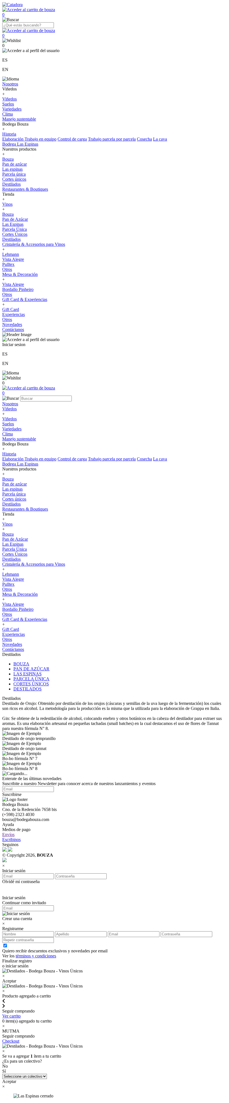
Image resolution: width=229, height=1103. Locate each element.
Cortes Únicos (14, 234)
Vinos (7, 204)
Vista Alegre (13, 259)
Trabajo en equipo (40, 139)
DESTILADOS (27, 689)
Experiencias (13, 314)
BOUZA (21, 663)
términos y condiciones (36, 956)
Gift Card (10, 309)
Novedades (12, 324)
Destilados (11, 184)
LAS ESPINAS (27, 673)
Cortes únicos (14, 179)
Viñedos (9, 99)
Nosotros (10, 84)
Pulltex (8, 264)
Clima (7, 114)
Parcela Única (14, 229)
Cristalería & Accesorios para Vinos (33, 244)
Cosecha (144, 139)
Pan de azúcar (14, 164)
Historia (9, 134)
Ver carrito (11, 1016)
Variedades (12, 109)
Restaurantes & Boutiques (25, 189)
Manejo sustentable (19, 119)
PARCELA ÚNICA (31, 678)
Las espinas (12, 169)
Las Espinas (12, 224)
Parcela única (14, 174)
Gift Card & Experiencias (24, 299)
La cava (160, 139)
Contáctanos (13, 329)
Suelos (8, 104)
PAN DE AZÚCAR (31, 668)
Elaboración (13, 139)
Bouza (8, 159)
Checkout (10, 1041)
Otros (7, 269)
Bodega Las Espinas (20, 144)
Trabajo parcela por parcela (112, 139)
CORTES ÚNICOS (31, 684)
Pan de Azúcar (15, 219)
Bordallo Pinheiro (18, 289)
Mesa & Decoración (20, 274)
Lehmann (10, 254)
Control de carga (72, 139)
